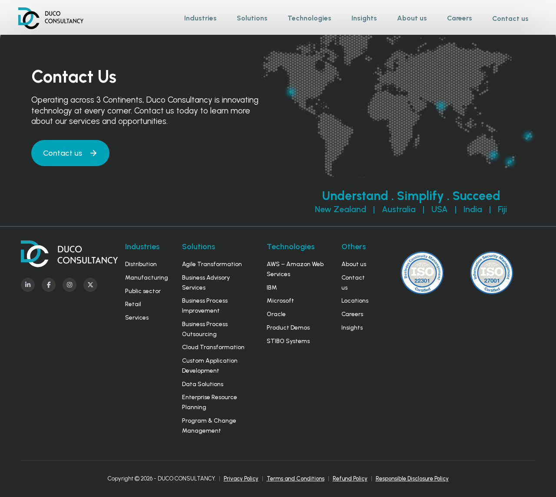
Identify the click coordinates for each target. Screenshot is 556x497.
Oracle (276, 314)
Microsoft (280, 300)
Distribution (141, 264)
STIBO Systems (288, 341)
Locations (354, 300)
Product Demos (288, 327)
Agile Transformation (212, 264)
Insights (352, 327)
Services (137, 317)
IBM (272, 287)
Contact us (510, 18)
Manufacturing (146, 277)
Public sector (143, 291)
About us (353, 264)
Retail (133, 304)
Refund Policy (350, 478)
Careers (352, 314)
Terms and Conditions (295, 478)
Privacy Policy (241, 478)
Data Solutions (202, 384)
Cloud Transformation (213, 347)
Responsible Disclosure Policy (412, 478)
